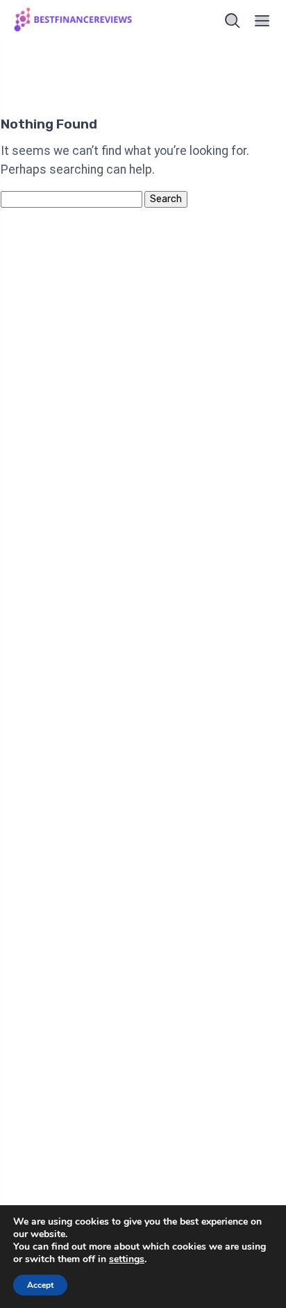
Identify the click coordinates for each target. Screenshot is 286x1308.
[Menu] (262, 21)
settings (126, 1259)
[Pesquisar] (233, 21)
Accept (40, 1285)
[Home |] (74, 21)
